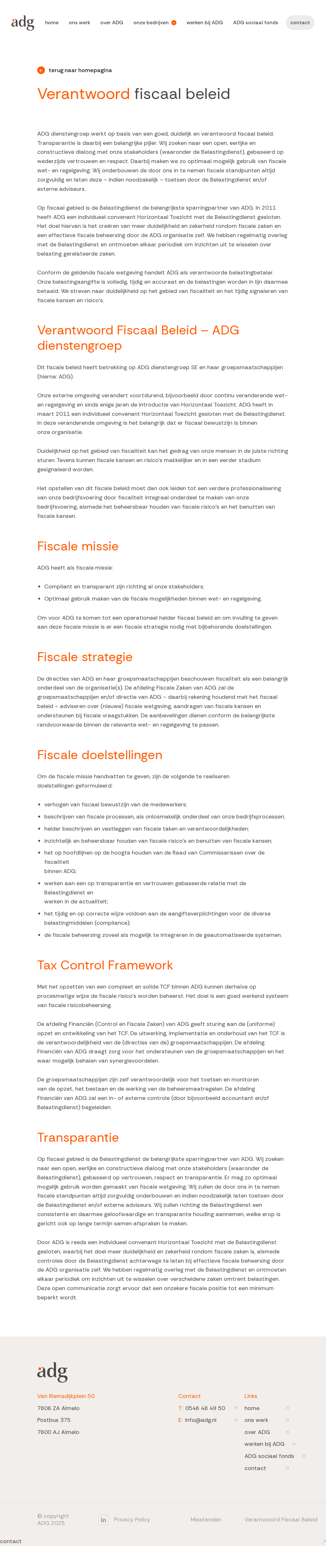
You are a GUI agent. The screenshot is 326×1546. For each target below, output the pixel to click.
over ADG (111, 22)
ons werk (79, 22)
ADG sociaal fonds (255, 22)
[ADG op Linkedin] (103, 1520)
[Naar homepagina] (22, 23)
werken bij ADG (205, 22)
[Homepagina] (52, 1372)
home (52, 22)
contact (300, 22)
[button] (155, 22)
